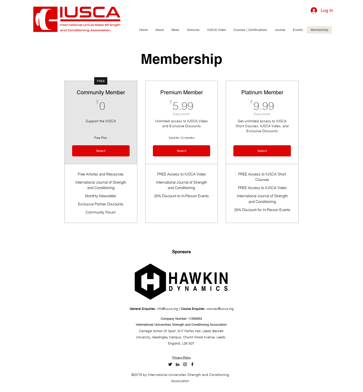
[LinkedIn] (177, 364)
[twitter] (170, 364)
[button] (159, 30)
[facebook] (192, 364)
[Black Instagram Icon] (184, 364)
